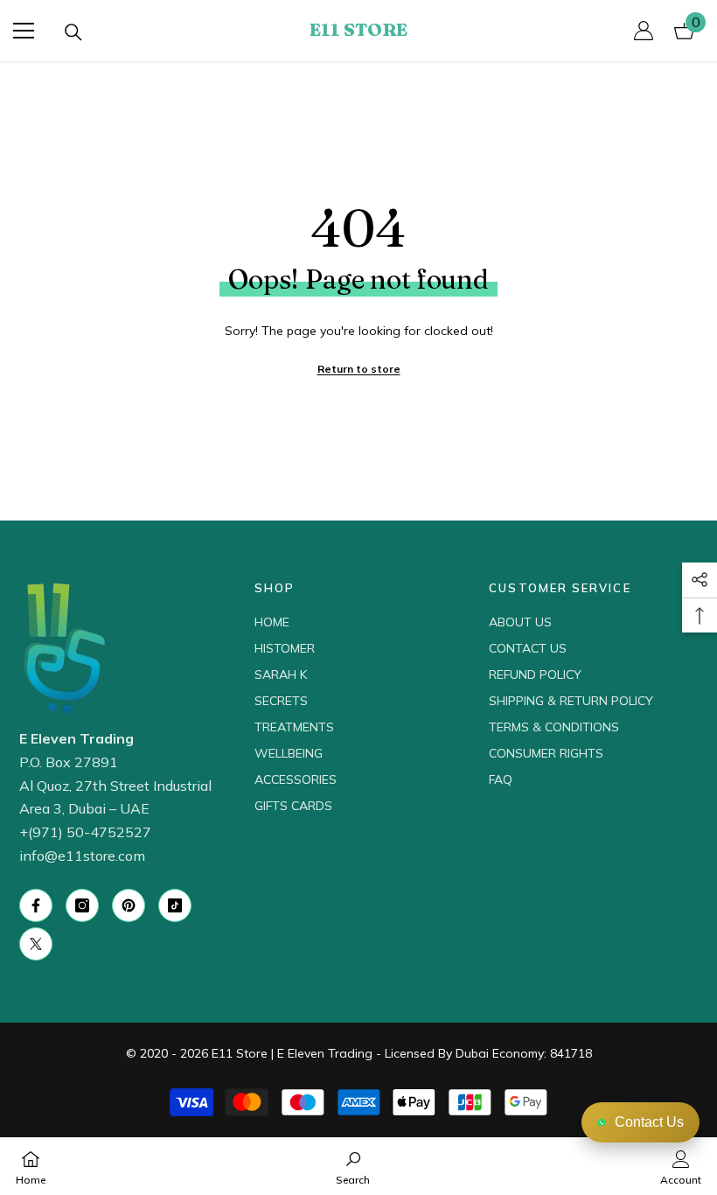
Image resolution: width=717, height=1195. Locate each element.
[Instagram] (82, 905)
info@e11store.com (82, 855)
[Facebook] (35, 905)
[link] (353, 1166)
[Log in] (643, 30)
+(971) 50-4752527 (85, 832)
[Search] (73, 32)
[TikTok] (174, 905)
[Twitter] (35, 944)
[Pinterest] (128, 905)
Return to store (358, 368)
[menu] (23, 30)
